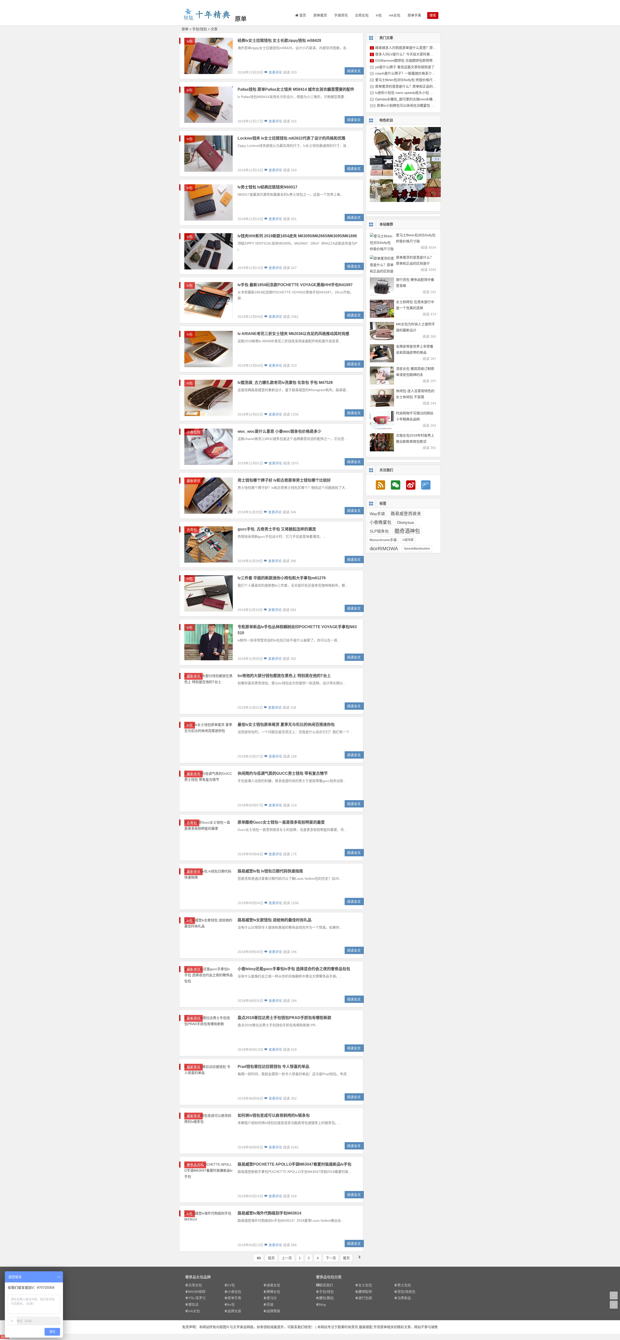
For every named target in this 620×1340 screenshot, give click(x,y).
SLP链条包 (379, 531)
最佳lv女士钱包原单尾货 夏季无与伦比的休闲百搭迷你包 (286, 724)
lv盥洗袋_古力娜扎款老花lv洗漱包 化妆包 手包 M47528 (285, 382)
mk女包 (394, 15)
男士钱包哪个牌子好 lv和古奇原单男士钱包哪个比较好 (284, 480)
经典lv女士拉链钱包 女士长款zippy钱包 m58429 (279, 40)
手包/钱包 (199, 29)
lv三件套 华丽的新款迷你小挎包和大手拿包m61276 (282, 578)
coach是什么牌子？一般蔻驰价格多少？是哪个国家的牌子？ (420, 73)
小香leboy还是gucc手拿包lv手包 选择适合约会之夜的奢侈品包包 (294, 969)
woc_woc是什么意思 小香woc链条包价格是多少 (279, 431)
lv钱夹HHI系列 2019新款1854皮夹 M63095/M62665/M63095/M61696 (297, 236)
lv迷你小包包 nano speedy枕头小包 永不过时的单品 (414, 93)
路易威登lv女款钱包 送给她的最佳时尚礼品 (274, 920)
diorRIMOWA (384, 548)
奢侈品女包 (194, 1277)
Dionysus (405, 522)
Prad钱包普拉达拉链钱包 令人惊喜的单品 (273, 1067)
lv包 (379, 15)
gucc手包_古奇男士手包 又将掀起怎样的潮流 (277, 529)
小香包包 (193, 432)
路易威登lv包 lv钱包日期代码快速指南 (270, 871)
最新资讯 (193, 481)
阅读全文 (354, 71)
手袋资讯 (341, 15)
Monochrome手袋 (383, 540)
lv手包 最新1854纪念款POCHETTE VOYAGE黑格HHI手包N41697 (295, 285)
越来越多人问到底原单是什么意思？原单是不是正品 (414, 48)
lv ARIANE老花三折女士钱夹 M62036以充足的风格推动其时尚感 (293, 334)
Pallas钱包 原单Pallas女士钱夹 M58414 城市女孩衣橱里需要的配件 (296, 89)
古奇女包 (362, 15)
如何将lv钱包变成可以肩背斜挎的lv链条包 (274, 1115)
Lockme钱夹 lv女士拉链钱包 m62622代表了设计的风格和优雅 (291, 138)
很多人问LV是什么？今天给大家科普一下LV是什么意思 (416, 54)
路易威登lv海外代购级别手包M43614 (269, 1213)
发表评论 (275, 72)
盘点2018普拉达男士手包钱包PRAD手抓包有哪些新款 (284, 1018)
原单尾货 (320, 15)
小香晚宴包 (380, 522)
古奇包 (192, 530)
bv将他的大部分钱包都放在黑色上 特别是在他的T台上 (284, 676)
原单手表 (414, 15)
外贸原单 (380, 1327)
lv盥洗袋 (408, 540)
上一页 (287, 1258)
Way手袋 (377, 514)
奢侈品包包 (325, 1277)
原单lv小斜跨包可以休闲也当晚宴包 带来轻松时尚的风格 (419, 105)
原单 (241, 18)
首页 (271, 1258)
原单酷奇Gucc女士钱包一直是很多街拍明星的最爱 (281, 822)
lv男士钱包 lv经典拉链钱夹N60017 (267, 187)
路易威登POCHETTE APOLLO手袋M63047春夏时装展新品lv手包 (294, 1164)
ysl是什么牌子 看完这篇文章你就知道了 (404, 67)
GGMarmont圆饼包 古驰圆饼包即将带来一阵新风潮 (414, 60)
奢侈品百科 (195, 1165)
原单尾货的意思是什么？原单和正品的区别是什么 (412, 86)
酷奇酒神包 (407, 531)
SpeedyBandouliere (417, 548)
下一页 (331, 1258)
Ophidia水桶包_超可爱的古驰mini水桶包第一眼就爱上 (415, 99)
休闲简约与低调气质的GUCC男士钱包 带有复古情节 (283, 773)
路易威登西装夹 (406, 513)
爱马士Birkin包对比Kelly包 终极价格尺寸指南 (409, 80)
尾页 (346, 1258)
